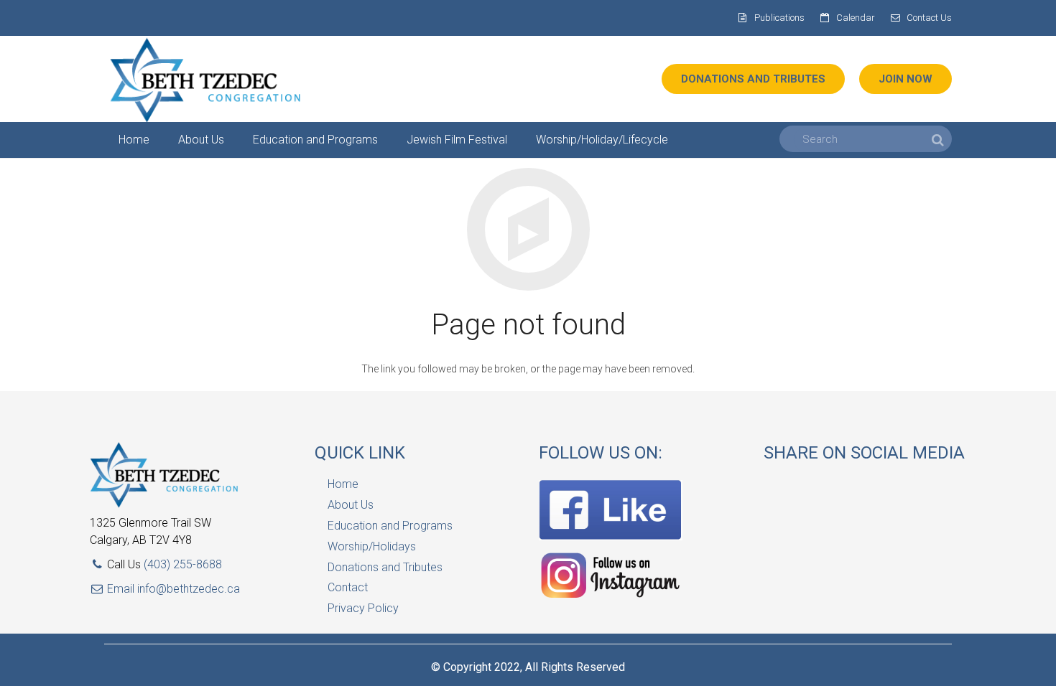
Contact (348, 587)
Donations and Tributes (385, 567)
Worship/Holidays (372, 546)
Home (343, 484)
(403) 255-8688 (183, 564)
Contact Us (929, 17)
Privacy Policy (363, 608)
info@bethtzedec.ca (188, 589)
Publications (779, 17)
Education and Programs (390, 525)
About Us (351, 505)
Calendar (855, 17)
